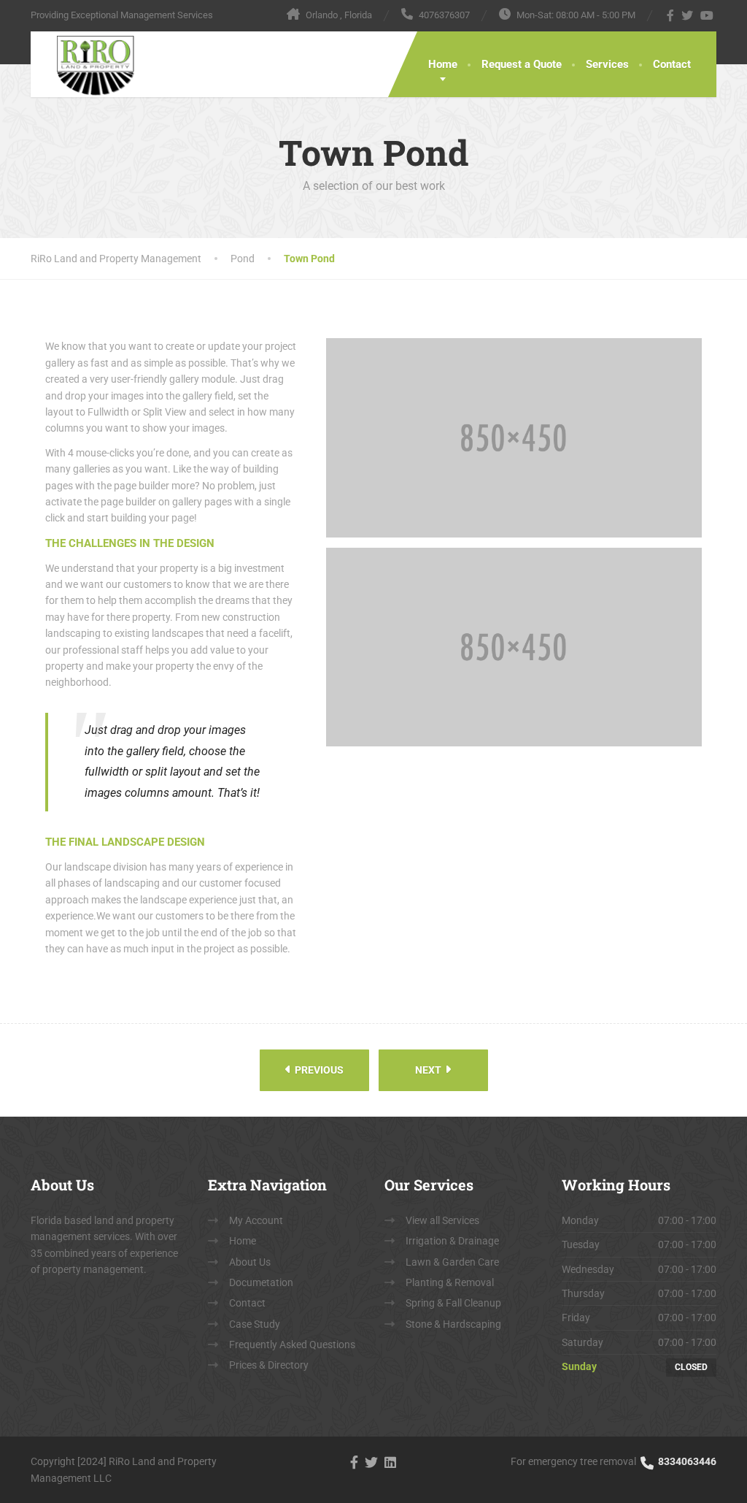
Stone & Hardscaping (453, 1324)
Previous (318, 1070)
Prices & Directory (269, 1365)
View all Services (442, 1220)
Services (607, 64)
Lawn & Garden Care (452, 1262)
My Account (256, 1220)
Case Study (254, 1324)
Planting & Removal (450, 1282)
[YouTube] (707, 15)
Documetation (261, 1282)
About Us (250, 1262)
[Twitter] (687, 15)
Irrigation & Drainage (452, 1241)
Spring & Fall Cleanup (453, 1303)
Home (442, 64)
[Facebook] (671, 15)
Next (429, 1070)
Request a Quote (521, 64)
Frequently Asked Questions (292, 1344)
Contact (672, 64)
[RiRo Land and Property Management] (83, 64)
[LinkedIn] (390, 1461)
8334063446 (686, 1461)
